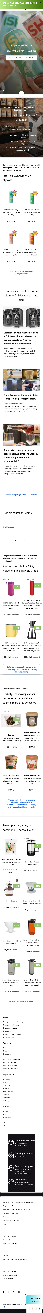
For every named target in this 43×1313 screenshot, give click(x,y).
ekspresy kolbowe (9, 1062)
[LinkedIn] (19, 1291)
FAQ (4, 1224)
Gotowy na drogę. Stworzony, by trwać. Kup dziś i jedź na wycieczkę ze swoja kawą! (21, 669)
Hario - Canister (11, 901)
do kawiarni (7, 1054)
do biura (5, 1051)
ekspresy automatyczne (11, 1059)
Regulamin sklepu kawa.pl (12, 1206)
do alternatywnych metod (12, 1034)
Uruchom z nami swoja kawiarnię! (15, 1259)
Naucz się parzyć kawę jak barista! (21, 494)
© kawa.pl (6, 1301)
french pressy (8, 1091)
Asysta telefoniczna (10, 1243)
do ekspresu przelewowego (12, 1028)
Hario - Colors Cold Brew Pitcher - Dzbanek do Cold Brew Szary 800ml (32, 982)
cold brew (6, 1085)
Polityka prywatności (10, 1213)
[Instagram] (8, 1291)
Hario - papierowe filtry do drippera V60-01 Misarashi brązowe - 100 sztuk (11, 862)
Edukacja (6, 1256)
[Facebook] (3, 1291)
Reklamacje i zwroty (10, 1217)
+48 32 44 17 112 (8, 1279)
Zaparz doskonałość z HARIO (21, 1001)
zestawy (6, 1101)
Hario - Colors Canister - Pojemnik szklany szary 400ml (11, 982)
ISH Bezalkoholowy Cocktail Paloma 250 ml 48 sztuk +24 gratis (11, 252)
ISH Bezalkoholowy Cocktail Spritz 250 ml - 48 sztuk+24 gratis (31, 252)
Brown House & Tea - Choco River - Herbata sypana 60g (11, 781)
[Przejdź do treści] (21, 94)
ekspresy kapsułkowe (10, 1069)
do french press (8, 1037)
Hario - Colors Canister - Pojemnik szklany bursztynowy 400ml (32, 942)
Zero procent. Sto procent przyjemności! (21, 272)
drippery (6, 1088)
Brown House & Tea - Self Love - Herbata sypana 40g (32, 781)
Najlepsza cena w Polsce (21, 59)
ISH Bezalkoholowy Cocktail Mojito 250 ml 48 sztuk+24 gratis (32, 212)
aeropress (6, 1079)
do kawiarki (7, 1031)
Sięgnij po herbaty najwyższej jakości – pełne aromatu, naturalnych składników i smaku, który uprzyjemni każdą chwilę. (21, 803)
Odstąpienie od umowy (11, 1220)
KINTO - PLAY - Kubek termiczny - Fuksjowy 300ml (11, 605)
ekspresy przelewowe (10, 1065)
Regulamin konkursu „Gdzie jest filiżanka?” (18, 1210)
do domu (6, 1048)
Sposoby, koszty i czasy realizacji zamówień (19, 1202)
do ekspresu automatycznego (13, 1022)
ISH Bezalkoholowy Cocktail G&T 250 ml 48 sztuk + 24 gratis (11, 212)
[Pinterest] (13, 1291)
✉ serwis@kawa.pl (9, 1240)
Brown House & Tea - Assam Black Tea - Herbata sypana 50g (32, 738)
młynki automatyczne (11, 1126)
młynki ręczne (8, 1123)
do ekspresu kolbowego (11, 1025)
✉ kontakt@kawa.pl (10, 1275)
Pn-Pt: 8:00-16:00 (9, 1236)
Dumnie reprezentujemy (17, 511)
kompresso (7, 1098)
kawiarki (6, 1095)
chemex (6, 1082)
